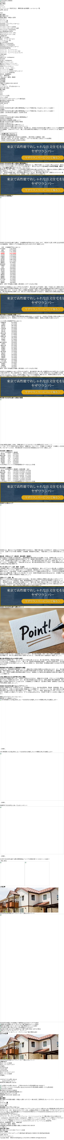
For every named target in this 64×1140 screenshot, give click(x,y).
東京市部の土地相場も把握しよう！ (10, 120)
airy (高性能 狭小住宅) (6, 31)
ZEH (1, 94)
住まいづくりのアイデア (7, 1064)
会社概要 (26, 8)
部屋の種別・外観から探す (8, 17)
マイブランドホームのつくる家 (9, 28)
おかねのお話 (4, 1067)
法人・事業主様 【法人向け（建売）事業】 (8, 76)
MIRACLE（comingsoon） (7, 57)
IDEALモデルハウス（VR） (8, 33)
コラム (2, 5)
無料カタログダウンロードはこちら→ (11, 696)
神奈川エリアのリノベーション (9, 65)
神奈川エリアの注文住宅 (7, 45)
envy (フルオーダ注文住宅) (8, 29)
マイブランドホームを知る (8, 26)
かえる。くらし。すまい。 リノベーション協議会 (8, 68)
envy (45, 1108)
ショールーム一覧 (34, 8)
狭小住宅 (34, 1099)
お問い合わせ (4, 10)
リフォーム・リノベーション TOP (10, 51)
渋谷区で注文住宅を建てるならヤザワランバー (14, 126)
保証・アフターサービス (7, 39)
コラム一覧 (3, 1105)
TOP (1, 13)
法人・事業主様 (18, 8)
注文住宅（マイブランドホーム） (10, 23)
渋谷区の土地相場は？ (6, 118)
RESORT (2, 59)
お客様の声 (3, 36)
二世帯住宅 (41, 1099)
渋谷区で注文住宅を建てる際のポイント (12, 124)
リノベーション (4, 8)
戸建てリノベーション (6, 62)
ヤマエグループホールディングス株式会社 (12, 98)
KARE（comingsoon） (6, 60)
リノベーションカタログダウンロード (11, 71)
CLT (1, 92)
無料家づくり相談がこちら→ (8, 698)
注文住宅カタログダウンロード (9, 46)
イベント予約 (4, 22)
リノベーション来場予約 (7, 72)
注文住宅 (2, 2)
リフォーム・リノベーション (8, 49)
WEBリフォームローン (7, 66)
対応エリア (14, 1113)
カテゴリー (3, 19)
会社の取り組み (4, 88)
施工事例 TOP (4, 16)
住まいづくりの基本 (6, 1063)
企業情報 (2, 78)
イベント (2, 7)
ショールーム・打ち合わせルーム (10, 86)
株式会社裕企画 (4, 102)
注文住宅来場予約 (5, 48)
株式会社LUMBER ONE (7, 100)
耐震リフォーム (46, 1118)
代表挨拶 (2, 80)
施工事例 (2, 3)
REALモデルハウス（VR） (8, 34)
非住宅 (12, 8)
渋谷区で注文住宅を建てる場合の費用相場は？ (14, 117)
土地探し (2, 1066)
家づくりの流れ (4, 37)
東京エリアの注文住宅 (6, 43)
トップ (2, 105)
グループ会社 (4, 97)
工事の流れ (3, 54)
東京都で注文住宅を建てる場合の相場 (11, 121)
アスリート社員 (4, 95)
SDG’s (2, 91)
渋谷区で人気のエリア (6, 123)
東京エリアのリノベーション (8, 63)
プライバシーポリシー (6, 1136)
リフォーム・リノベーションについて (11, 52)
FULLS (2, 55)
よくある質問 (4, 42)
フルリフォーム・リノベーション (10, 1114)
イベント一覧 (4, 20)
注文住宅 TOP (4, 25)
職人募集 (2, 89)
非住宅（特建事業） (6, 74)
